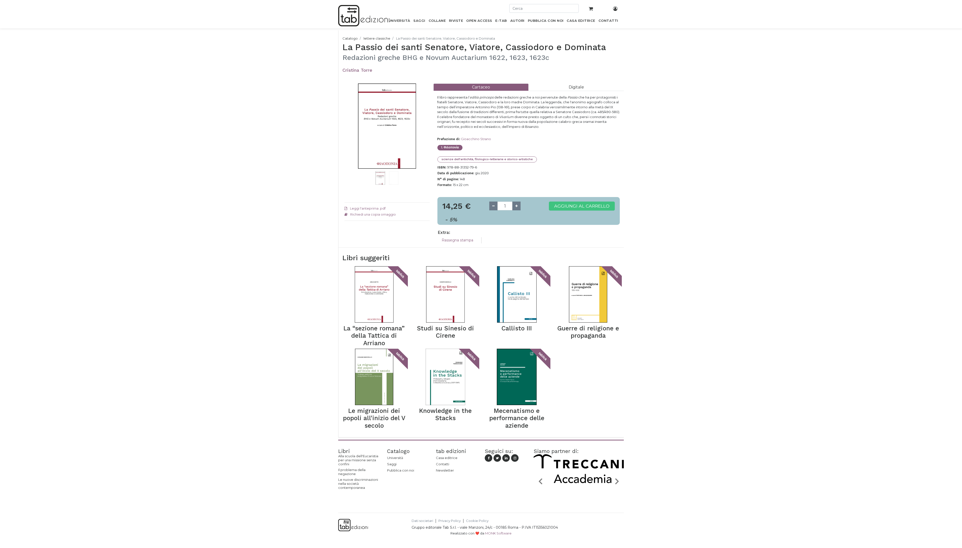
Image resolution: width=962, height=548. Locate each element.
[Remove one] (493, 206)
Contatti (442, 464)
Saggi (392, 464)
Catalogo (350, 38)
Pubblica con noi (400, 470)
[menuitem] (399, 21)
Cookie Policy (477, 521)
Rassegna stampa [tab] (457, 240)
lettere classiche (377, 38)
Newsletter (445, 470)
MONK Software (498, 533)
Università (395, 458)
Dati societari (422, 521)
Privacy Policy (449, 521)
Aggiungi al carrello (582, 206)
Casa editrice (446, 458)
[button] (350, 133)
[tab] (481, 87)
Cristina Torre (357, 70)
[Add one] (516, 206)
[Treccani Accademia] (568, 493)
